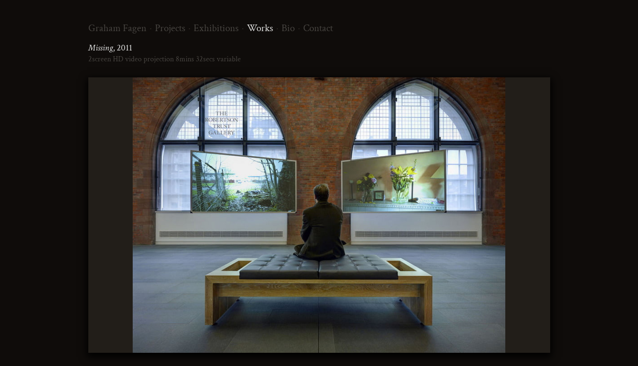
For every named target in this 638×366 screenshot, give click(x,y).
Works (260, 28)
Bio (288, 28)
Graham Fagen (117, 28)
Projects (170, 28)
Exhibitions (216, 28)
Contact (318, 28)
